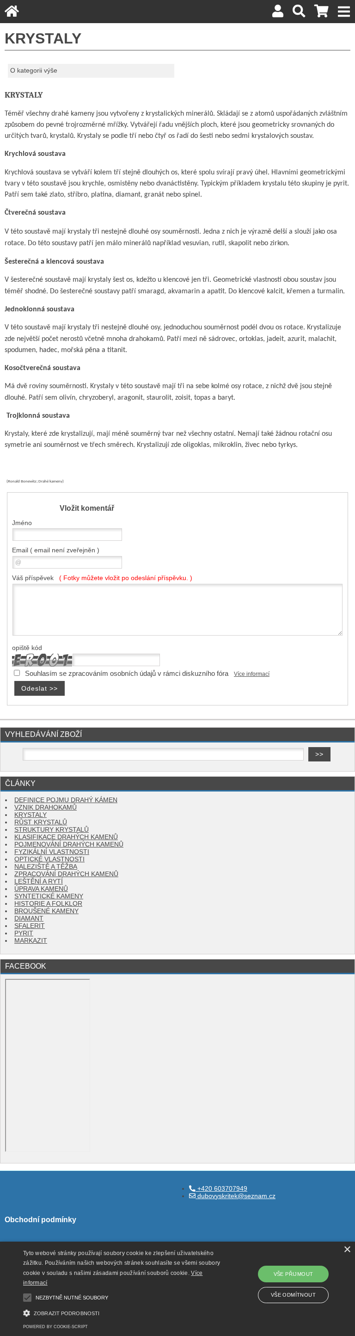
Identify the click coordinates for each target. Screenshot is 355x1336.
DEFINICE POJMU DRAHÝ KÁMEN (65, 800)
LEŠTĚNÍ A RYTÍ (38, 881)
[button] (123, 1312)
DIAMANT (28, 918)
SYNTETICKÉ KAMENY (48, 896)
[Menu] (344, 12)
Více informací (251, 674)
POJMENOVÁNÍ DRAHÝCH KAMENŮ (68, 844)
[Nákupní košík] (321, 13)
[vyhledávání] (299, 13)
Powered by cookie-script (55, 1326)
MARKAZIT (30, 940)
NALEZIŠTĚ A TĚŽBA (45, 866)
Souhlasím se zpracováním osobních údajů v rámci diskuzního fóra (126, 673)
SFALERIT (29, 925)
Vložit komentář (87, 508)
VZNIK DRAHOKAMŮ (45, 807)
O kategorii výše (33, 70)
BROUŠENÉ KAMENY (46, 911)
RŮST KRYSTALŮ (40, 822)
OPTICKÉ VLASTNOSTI (49, 859)
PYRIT (23, 933)
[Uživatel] (278, 13)
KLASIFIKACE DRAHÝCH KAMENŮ (66, 837)
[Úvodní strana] (12, 13)
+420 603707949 (221, 1188)
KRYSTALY (30, 814)
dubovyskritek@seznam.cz (235, 1196)
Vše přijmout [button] (293, 1274)
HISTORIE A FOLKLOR (48, 903)
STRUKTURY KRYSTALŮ (51, 829)
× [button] (346, 1249)
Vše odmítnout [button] (293, 1295)
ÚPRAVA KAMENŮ (41, 888)
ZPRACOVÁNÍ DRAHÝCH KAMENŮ (66, 874)
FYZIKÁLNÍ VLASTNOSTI (51, 851)
